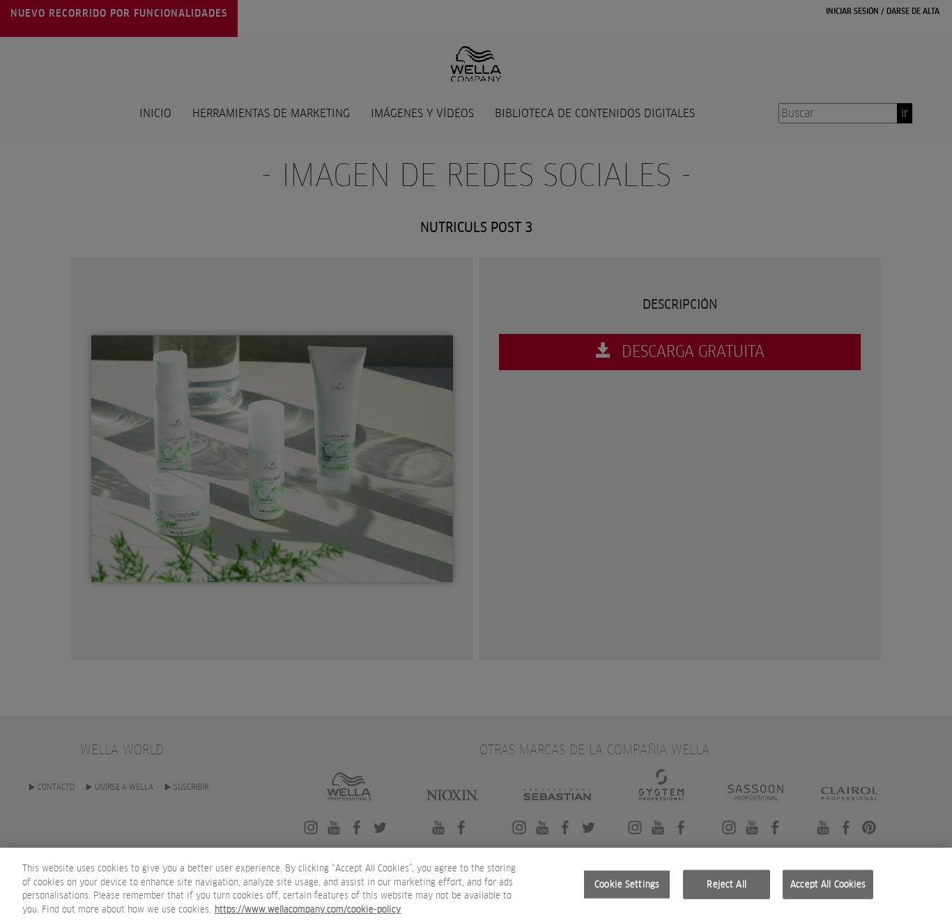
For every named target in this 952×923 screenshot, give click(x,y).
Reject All (726, 884)
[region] (476, 885)
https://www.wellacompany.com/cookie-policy (308, 908)
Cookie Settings (626, 884)
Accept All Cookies (828, 884)
